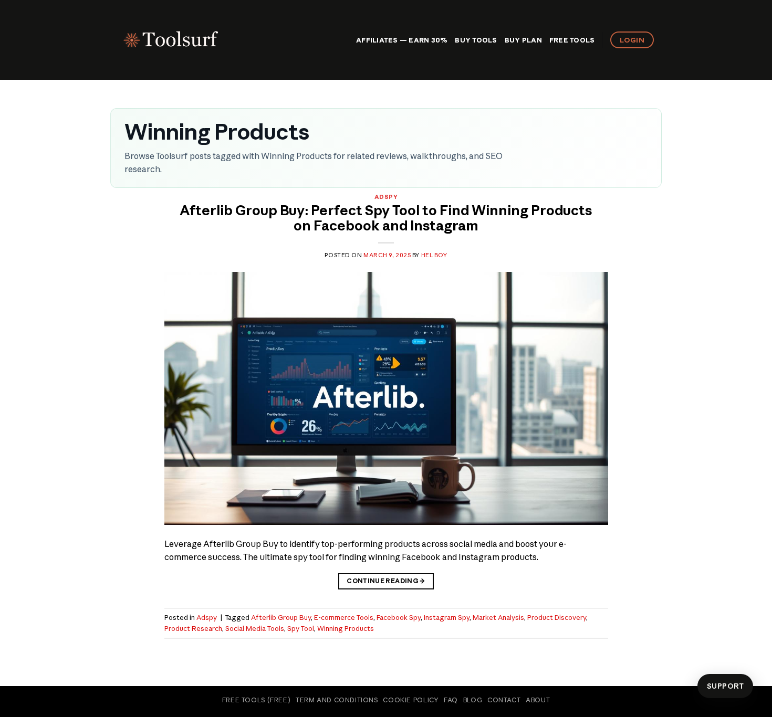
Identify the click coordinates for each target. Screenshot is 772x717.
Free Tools (572, 40)
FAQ (451, 700)
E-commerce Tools (343, 617)
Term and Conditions (337, 700)
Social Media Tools (254, 628)
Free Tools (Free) (256, 700)
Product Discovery (556, 617)
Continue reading (386, 581)
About (538, 700)
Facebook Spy (399, 617)
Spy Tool (300, 628)
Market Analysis (498, 617)
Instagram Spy (447, 617)
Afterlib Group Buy (281, 617)
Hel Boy (434, 255)
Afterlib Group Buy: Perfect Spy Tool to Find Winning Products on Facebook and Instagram (386, 218)
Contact (503, 700)
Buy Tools (476, 40)
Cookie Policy (411, 700)
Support (725, 686)
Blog (472, 700)
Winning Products (345, 628)
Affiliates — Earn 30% (401, 40)
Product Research (193, 628)
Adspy (386, 197)
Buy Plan (523, 40)
